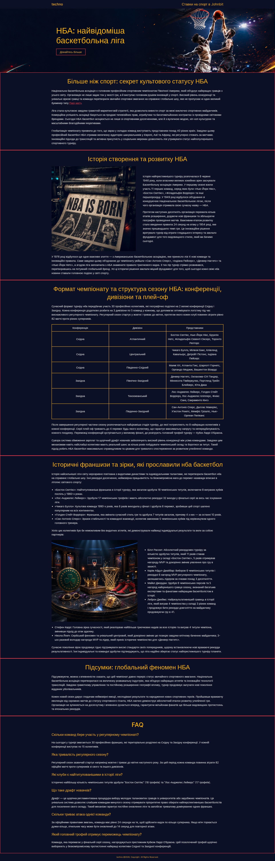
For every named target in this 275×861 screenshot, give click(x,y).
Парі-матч (75, 103)
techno (57, 4)
